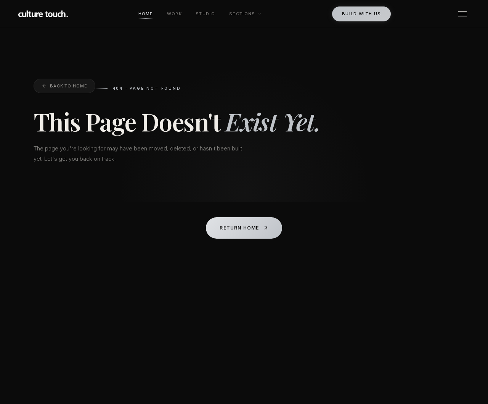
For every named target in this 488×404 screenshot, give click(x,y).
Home (145, 13)
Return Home (239, 228)
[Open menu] (462, 13)
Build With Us (361, 13)
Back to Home (68, 86)
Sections (242, 13)
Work (174, 13)
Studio (205, 13)
